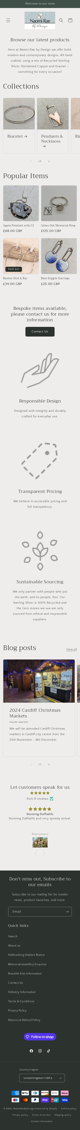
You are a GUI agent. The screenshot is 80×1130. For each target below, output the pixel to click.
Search (13, 936)
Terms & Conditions (21, 1001)
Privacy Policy (17, 1010)
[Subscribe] (67, 912)
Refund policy (69, 1108)
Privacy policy (20, 1115)
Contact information (42, 1121)
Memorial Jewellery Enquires (27, 964)
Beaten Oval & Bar (15, 278)
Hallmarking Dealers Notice (26, 955)
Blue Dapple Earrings (55, 278)
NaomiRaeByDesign (23, 1108)
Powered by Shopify (46, 1108)
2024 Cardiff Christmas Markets (35, 713)
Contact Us (40, 331)
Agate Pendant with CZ (18, 225)
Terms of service (41, 1115)
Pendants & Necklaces (52, 139)
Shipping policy (62, 1115)
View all (71, 649)
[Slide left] (30, 161)
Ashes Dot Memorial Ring (58, 225)
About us (14, 945)
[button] (8, 20)
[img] (40, 793)
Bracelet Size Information (25, 973)
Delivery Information (22, 992)
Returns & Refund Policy (24, 1020)
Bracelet (15, 136)
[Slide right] (49, 161)
